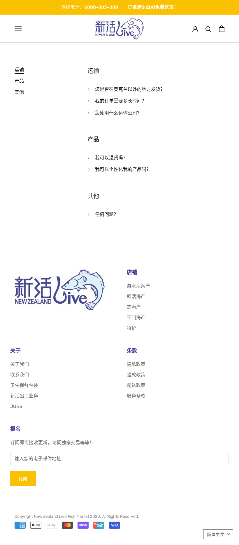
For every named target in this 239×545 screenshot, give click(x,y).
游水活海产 (138, 286)
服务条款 (136, 396)
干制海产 (136, 317)
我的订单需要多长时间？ (120, 101)
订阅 (23, 478)
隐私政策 (136, 364)
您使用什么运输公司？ (118, 113)
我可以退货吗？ (111, 157)
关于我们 (19, 364)
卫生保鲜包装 (24, 385)
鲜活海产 (136, 296)
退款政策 (136, 375)
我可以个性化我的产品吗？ (123, 169)
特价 (131, 328)
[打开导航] (18, 28)
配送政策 (136, 385)
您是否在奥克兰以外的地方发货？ (130, 89)
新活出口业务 (24, 396)
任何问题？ (106, 214)
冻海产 (134, 307)
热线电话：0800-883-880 (89, 7)
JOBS (16, 406)
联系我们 (19, 375)
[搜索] (208, 29)
